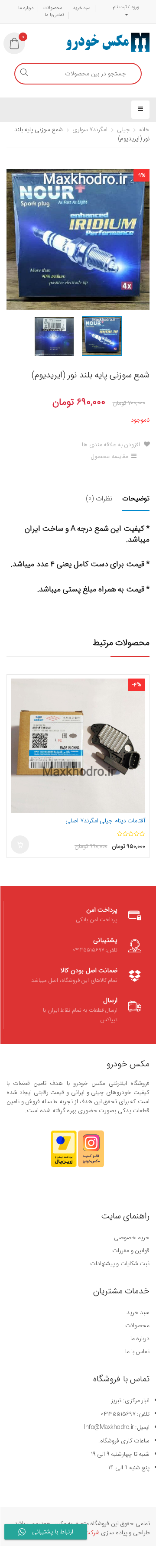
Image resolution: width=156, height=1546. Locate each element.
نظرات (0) (99, 499)
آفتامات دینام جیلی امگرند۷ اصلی (105, 820)
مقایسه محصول (109, 456)
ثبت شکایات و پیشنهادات (120, 1263)
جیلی (123, 129)
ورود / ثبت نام (126, 7)
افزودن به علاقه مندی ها (112, 444)
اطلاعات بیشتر (20, 844)
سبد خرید (82, 8)
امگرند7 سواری (90, 129)
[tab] (132, 504)
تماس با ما (54, 15)
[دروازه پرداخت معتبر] (64, 1153)
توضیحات (136, 499)
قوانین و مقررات (131, 1250)
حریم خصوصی (132, 1237)
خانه (144, 129)
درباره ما (25, 8)
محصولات (52, 8)
